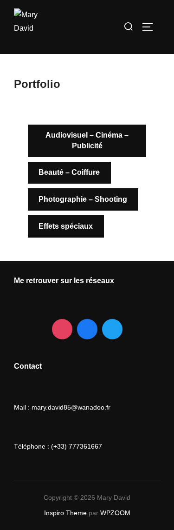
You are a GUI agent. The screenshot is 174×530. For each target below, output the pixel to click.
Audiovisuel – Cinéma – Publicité (87, 140)
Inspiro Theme (65, 513)
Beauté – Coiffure (69, 172)
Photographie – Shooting (83, 199)
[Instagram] (62, 329)
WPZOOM (115, 513)
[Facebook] (87, 329)
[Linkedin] (112, 329)
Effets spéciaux (66, 226)
